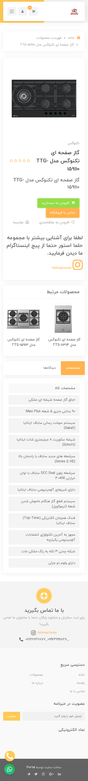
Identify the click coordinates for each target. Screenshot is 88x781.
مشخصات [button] (73, 368)
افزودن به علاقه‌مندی (55, 222)
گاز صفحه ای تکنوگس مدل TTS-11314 (64, 342)
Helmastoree (62, 268)
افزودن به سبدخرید (56, 203)
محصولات (36, 675)
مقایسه (19, 222)
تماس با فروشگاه (62, 212)
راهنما (81, 683)
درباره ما (37, 683)
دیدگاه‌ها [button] (49, 368)
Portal (31, 767)
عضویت (12, 716)
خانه (82, 675)
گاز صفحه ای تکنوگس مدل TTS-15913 (23, 342)
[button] (33, 11)
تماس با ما (77, 691)
